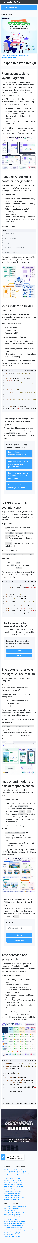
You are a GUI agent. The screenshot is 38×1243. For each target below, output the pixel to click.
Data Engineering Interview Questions (15, 1223)
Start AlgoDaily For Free (11, 2)
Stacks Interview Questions (12, 1195)
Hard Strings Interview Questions (13, 1182)
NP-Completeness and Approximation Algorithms (18, 1229)
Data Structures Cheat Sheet (12, 1208)
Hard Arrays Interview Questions (13, 1180)
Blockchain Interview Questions (13, 1227)
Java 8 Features (8, 1234)
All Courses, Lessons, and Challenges (15, 1206)
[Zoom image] (19, 154)
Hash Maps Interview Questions (13, 1184)
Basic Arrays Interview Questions (13, 1169)
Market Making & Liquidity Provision (14, 1233)
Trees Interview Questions (11, 1199)
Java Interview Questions (11, 1218)
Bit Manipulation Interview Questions (14, 1212)
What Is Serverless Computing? (13, 1236)
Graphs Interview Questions (12, 1178)
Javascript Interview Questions (13, 1214)
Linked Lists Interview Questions (13, 1186)
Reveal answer (19, 940)
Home (3, 55)
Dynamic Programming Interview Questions (16, 1173)
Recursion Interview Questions (12, 1191)
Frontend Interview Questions (12, 1177)
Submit (19, 935)
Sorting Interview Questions (12, 1193)
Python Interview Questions (12, 1216)
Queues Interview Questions (12, 1190)
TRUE (19, 651)
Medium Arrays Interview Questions (14, 1188)
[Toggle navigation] (35, 2)
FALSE (19, 655)
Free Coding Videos (9, 1210)
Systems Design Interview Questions (14, 1197)
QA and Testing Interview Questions (14, 1221)
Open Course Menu (11, 7)
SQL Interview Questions (11, 1219)
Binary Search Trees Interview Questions (15, 1171)
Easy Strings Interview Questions (13, 1175)
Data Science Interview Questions (13, 1225)
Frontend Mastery (12, 55)
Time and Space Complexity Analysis (14, 1231)
